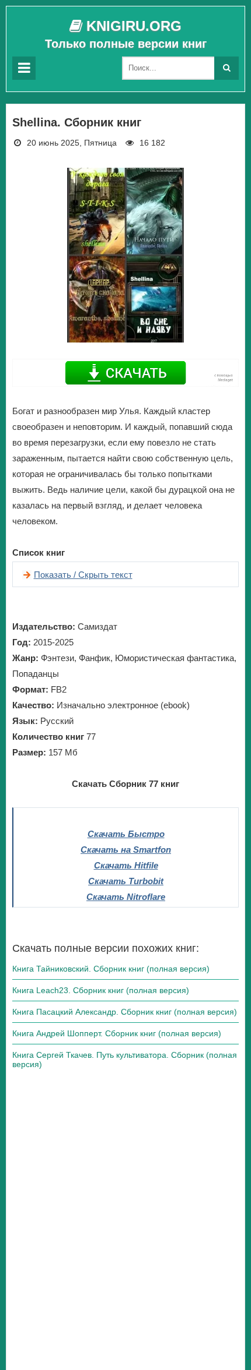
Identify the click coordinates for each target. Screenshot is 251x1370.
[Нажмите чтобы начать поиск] (226, 68)
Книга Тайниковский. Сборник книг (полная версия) (111, 968)
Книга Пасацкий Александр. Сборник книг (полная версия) (124, 1011)
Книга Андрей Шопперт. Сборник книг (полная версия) (116, 1033)
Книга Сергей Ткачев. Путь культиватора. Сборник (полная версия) (124, 1059)
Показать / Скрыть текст (83, 575)
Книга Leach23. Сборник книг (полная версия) (100, 990)
